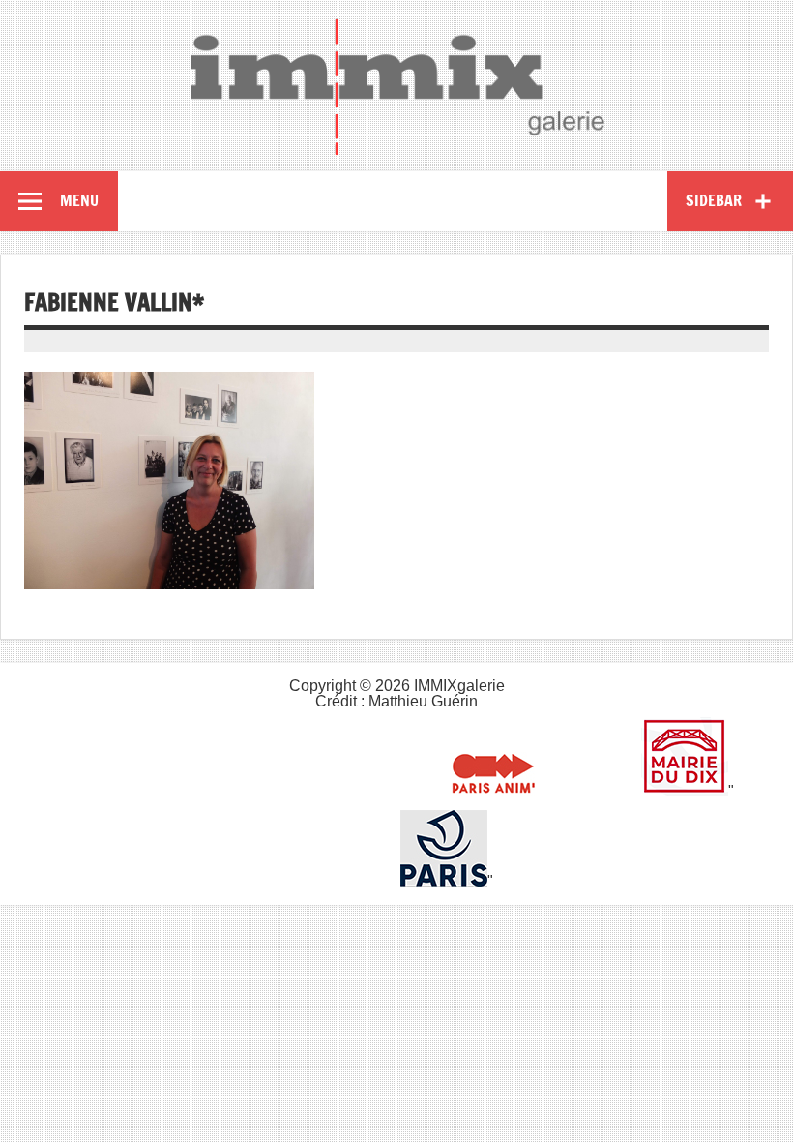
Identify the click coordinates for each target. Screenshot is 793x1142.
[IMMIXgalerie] (396, 86)
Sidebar (714, 200)
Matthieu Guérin (423, 701)
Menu (79, 200)
